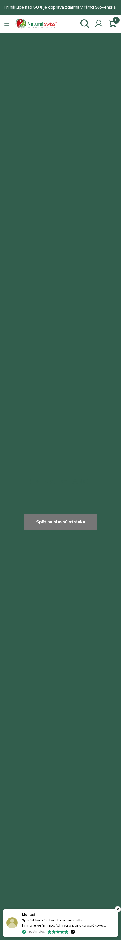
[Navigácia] (6, 23)
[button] (118, 909)
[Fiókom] (99, 23)
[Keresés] (84, 23)
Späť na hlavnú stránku (60, 522)
